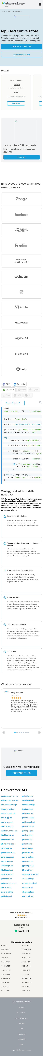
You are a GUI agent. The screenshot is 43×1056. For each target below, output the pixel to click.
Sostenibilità (21, 1039)
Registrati (16, 103)
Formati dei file (21, 1013)
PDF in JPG (5, 987)
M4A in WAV (5, 962)
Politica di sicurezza (21, 1018)
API (22, 1029)
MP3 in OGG (26, 958)
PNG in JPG (26, 970)
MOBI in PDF (5, 966)
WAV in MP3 (26, 945)
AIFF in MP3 (26, 962)
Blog (21, 1045)
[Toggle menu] (40, 4)
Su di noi (21, 1007)
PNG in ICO (26, 991)
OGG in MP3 (26, 966)
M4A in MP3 (5, 949)
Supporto (21, 1023)
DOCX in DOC (26, 978)
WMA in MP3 (26, 953)
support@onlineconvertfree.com (21, 1050)
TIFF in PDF (5, 991)
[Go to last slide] (3, 732)
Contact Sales (22, 773)
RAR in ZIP (5, 958)
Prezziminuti (21, 1034)
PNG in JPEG (5, 974)
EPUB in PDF (26, 949)
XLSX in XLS (5, 978)
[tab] (15, 732)
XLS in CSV (26, 974)
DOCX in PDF (26, 982)
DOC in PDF (5, 982)
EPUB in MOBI (6, 953)
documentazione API (21, 54)
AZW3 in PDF (6, 970)
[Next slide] (39, 732)
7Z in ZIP (4, 945)
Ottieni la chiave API (21, 46)
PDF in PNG (26, 987)
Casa (3, 11)
